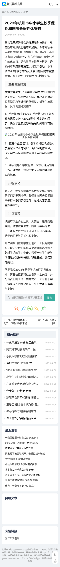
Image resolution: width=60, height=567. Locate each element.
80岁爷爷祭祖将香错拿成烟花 (24, 411)
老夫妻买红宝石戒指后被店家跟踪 (22, 474)
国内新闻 (15, 12)
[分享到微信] (30, 308)
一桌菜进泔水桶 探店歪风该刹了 (24, 342)
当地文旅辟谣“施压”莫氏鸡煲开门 (24, 363)
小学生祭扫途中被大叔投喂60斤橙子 (24, 376)
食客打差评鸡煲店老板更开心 (20, 469)
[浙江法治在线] (12, 4)
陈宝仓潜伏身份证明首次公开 (20, 448)
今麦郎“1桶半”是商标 (18, 390)
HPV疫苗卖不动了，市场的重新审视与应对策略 (15, 323)
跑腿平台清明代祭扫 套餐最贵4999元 (24, 397)
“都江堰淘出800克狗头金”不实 (24, 370)
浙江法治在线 (12, 538)
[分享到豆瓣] (43, 308)
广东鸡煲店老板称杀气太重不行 (24, 383)
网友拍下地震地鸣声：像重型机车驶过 (24, 349)
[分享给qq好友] (23, 308)
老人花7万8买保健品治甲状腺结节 (24, 418)
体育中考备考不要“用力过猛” (20, 485)
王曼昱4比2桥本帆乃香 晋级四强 (24, 404)
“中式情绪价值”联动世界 (17, 459)
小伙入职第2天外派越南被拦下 (24, 356)
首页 (6, 12)
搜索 (49, 297)
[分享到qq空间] (36, 308)
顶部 (55, 562)
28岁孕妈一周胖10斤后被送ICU (21, 442)
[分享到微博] (16, 308)
